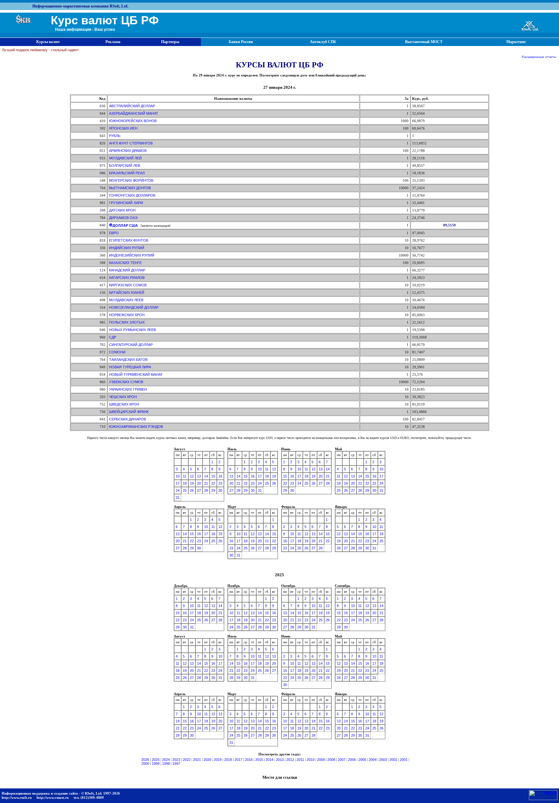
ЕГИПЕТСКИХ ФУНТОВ (128, 240)
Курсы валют (48, 42)
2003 (383, 760)
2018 (228, 760)
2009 (321, 760)
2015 (259, 760)
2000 (145, 763)
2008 (331, 760)
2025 (155, 760)
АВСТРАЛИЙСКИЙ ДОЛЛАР (132, 106)
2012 (290, 760)
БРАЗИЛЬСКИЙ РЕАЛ (127, 173)
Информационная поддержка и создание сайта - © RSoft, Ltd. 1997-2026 (61, 793)
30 (220, 490)
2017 (238, 760)
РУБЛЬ (114, 136)
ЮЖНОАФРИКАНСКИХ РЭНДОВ (136, 427)
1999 (155, 763)
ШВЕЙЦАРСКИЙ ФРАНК (128, 412)
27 (199, 490)
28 (206, 490)
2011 (300, 760)
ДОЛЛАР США (125, 225)
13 (199, 476)
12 (192, 476)
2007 (341, 760)
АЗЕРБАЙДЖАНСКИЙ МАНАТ (133, 113)
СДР (112, 337)
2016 (249, 760)
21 (206, 483)
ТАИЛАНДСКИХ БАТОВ (128, 359)
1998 (166, 763)
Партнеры (170, 42)
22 (213, 483)
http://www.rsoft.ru (17, 797)
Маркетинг (516, 42)
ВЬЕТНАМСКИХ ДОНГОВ (130, 188)
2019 (218, 760)
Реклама (112, 42)
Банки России (241, 42)
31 (178, 497)
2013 (280, 760)
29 (213, 490)
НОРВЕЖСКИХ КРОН (127, 315)
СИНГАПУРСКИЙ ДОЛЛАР (131, 345)
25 (185, 490)
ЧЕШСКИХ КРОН (123, 397)
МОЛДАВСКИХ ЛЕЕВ (126, 300)
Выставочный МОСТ (424, 42)
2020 (207, 760)
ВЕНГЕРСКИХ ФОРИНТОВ (131, 180)
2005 (362, 760)
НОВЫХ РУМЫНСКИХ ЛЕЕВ (132, 330)
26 (192, 490)
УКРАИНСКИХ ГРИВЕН (128, 389)
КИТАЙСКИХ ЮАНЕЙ (126, 292)
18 (185, 483)
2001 (404, 760)
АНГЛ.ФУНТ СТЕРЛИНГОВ (131, 143)
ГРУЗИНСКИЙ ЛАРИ (126, 203)
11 (184, 476)
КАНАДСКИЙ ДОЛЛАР (127, 270)
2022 (187, 760)
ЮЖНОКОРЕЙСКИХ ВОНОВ (133, 121)
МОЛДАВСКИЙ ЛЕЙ (125, 158)
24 (178, 490)
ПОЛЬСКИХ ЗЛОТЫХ (127, 322)
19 (192, 483)
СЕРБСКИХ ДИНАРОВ (127, 419)
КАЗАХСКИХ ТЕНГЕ (125, 263)
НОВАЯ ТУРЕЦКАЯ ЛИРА (130, 367)
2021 (197, 760)
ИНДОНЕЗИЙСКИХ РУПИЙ (131, 255)
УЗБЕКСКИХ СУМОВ (126, 382)
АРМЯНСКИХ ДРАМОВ (128, 151)
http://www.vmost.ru (53, 797)
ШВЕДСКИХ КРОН (124, 404)
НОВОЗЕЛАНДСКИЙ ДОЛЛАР (134, 307)
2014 (269, 760)
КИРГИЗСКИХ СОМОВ (128, 285)
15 (213, 476)
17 (178, 483)
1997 (176, 763)
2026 (145, 760)
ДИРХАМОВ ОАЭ (123, 218)
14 (206, 476)
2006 (352, 760)
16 (220, 476)
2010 (310, 760)
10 (178, 476)
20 (199, 483)
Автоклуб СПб (323, 42)
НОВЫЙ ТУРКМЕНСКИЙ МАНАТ (136, 374)
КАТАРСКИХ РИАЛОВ (127, 278)
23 (220, 483)
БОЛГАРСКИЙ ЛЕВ (124, 165)
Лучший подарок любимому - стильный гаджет (40, 50)
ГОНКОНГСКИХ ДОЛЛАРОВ (132, 195)
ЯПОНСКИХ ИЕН (123, 128)
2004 (373, 760)
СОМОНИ (117, 352)
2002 (393, 760)
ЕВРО (114, 233)
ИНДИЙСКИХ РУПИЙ (126, 248)
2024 (166, 760)
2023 (176, 760)
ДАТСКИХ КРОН (122, 210)
